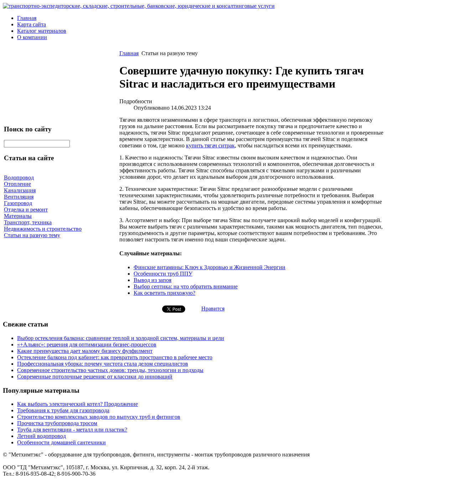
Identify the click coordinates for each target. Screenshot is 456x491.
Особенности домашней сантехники (61, 442)
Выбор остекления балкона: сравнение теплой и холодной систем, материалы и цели (120, 338)
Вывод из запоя (152, 280)
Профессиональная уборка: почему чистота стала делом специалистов (102, 364)
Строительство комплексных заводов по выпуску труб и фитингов (98, 417)
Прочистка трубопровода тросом (57, 423)
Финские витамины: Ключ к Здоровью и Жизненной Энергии (209, 267)
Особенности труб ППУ (163, 274)
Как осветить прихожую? (164, 293)
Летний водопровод (41, 436)
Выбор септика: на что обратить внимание (186, 286)
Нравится (212, 308)
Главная (26, 18)
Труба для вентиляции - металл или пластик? (72, 430)
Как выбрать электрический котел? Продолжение (77, 404)
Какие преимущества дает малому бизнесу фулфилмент (84, 351)
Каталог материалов (41, 31)
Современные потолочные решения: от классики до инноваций (94, 377)
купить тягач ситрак (210, 145)
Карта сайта (31, 24)
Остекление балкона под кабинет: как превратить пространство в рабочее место (114, 357)
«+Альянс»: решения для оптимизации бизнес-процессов (86, 344)
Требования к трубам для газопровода (63, 410)
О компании (32, 37)
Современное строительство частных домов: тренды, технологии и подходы (110, 370)
